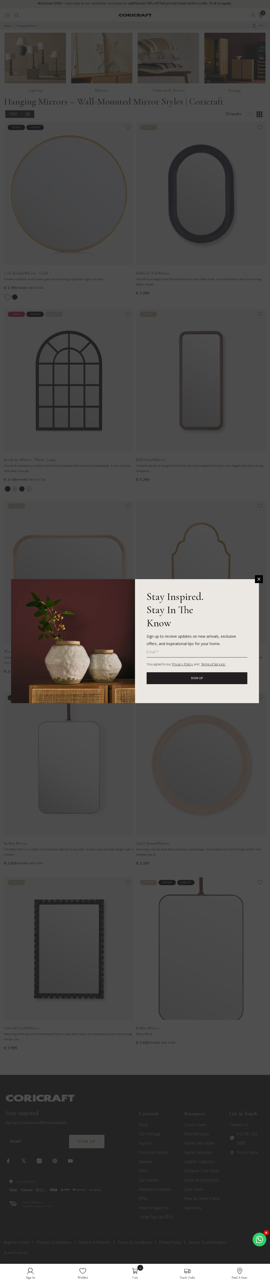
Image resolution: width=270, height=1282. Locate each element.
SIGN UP (197, 678)
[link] (30, 1273)
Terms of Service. (213, 664)
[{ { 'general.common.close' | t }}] (259, 579)
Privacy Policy (182, 664)
